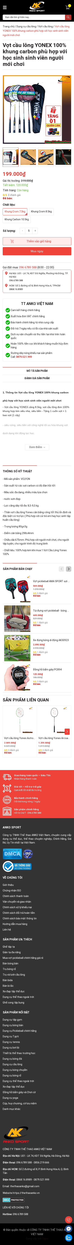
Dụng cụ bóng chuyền (15, 1069)
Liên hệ (7, 929)
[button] (68, 569)
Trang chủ (8, 26)
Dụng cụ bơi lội (11, 1047)
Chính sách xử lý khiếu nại (17, 907)
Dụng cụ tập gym (12, 1019)
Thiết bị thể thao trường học (19, 1053)
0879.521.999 (24, 356)
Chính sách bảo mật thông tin (20, 918)
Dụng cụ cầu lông (26, 26)
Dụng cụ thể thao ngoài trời (18, 997)
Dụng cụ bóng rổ (12, 1075)
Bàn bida (8, 980)
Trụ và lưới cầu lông (14, 974)
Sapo (45, 1238)
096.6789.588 (16, 280)
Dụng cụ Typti (11, 1036)
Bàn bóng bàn (10, 963)
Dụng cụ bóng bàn (13, 1025)
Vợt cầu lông (45, 26)
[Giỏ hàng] (68, 7)
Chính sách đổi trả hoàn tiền (19, 912)
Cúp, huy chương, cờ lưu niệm (20, 1103)
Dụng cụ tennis (11, 1042)
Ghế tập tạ (9, 946)
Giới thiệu (8, 884)
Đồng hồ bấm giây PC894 (47, 669)
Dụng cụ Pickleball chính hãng (19, 1030)
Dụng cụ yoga (10, 1097)
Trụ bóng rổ (9, 969)
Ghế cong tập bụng (13, 1002)
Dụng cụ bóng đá (12, 1058)
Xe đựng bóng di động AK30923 (51, 640)
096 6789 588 (28, 267)
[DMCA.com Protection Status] (12, 853)
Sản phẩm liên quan (26, 699)
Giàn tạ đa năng (12, 952)
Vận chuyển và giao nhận (17, 901)
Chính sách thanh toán (16, 896)
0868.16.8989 (16, 289)
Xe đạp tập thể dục (14, 991)
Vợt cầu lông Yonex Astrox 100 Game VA (27, 738)
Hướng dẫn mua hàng (15, 924)
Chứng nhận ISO (12, 890)
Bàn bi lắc (8, 985)
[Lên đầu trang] (68, 1211)
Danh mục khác (11, 1109)
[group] (37, 109)
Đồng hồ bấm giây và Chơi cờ (19, 1092)
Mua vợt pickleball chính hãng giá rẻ (23, 957)
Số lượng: (9, 231)
